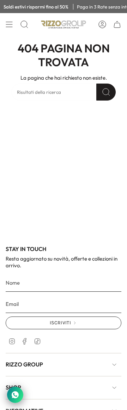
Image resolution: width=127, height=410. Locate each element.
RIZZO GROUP (24, 364)
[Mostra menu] (9, 24)
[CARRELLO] (117, 24)
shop (13, 387)
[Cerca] (106, 92)
